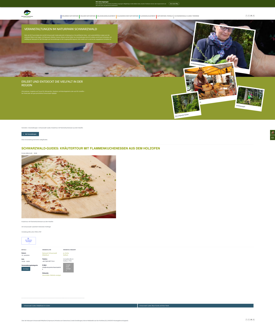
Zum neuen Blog (174, 3)
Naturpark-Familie (165, 16)
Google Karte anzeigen (68, 267)
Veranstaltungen (33, 128)
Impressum (51, 320)
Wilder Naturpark (88, 16)
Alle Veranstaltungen (30, 134)
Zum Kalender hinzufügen (28, 240)
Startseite (24, 128)
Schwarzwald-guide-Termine (187, 16)
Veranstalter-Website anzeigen (51, 275)
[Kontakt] (272, 138)
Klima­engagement (148, 16)
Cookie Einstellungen (76, 320)
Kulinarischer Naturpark (128, 16)
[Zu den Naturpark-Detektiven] (273, 132)
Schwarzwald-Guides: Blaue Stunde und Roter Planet (154, 305)
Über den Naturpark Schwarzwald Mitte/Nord (34, 320)
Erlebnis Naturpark (70, 16)
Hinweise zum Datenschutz (62, 320)
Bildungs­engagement (106, 16)
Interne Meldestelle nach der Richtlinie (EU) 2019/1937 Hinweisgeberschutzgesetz (105, 320)
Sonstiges (26, 269)
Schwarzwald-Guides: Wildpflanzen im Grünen (37, 305)
